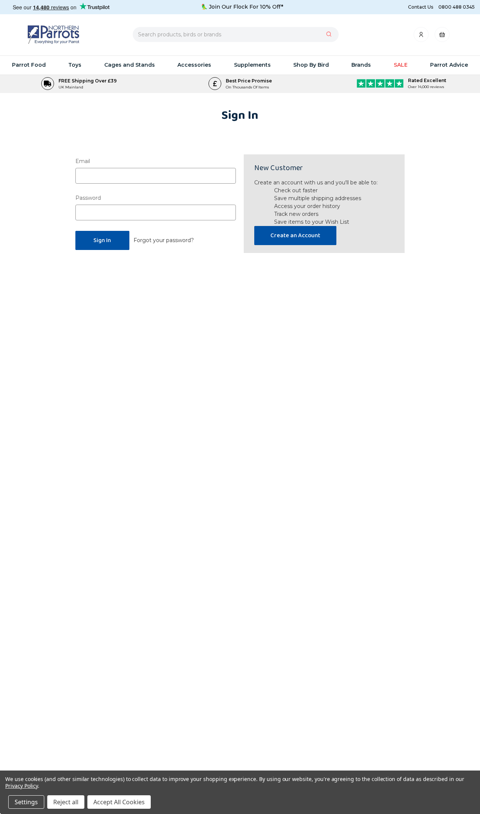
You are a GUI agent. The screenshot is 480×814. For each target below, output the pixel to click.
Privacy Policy (21, 785)
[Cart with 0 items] (442, 36)
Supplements (252, 64)
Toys (74, 64)
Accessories (194, 64)
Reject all (65, 802)
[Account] (421, 36)
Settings (26, 802)
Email (82, 161)
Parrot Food (29, 64)
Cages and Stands (129, 64)
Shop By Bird (311, 64)
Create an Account (295, 235)
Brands (361, 64)
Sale (401, 64)
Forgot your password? (164, 240)
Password (88, 198)
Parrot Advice (449, 64)
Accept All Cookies (119, 802)
